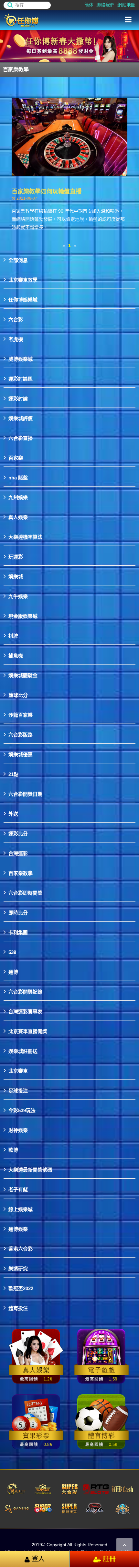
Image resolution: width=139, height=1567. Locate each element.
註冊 (108, 1558)
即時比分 (18, 912)
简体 (88, 4)
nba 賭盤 (18, 477)
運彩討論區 (20, 378)
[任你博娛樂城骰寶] (36, 1421)
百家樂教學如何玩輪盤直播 (46, 191)
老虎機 (15, 339)
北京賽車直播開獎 (27, 1031)
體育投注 (18, 1308)
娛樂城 (15, 576)
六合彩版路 (20, 734)
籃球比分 (18, 695)
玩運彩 (15, 556)
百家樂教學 (20, 873)
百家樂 (15, 457)
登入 (37, 1558)
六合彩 (15, 319)
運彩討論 (18, 398)
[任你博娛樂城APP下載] (36, 1356)
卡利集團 (18, 932)
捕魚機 (15, 655)
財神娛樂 (18, 1130)
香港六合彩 (20, 1248)
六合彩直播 (20, 438)
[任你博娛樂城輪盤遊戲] (101, 1421)
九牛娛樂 (18, 596)
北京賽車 (18, 1070)
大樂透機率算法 (25, 536)
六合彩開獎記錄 (25, 991)
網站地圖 (126, 4)
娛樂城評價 (20, 418)
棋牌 (13, 635)
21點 (13, 774)
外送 (13, 813)
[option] (69, 46)
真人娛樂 (18, 517)
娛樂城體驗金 (22, 675)
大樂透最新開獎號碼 (30, 1169)
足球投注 (18, 1090)
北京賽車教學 (22, 279)
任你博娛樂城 (22, 299)
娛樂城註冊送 (22, 1051)
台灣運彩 (18, 853)
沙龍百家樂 (20, 714)
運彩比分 (18, 833)
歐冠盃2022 (20, 1288)
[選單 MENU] (128, 20)
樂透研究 (18, 1268)
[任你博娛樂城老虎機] (101, 1356)
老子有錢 (18, 1189)
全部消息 (18, 260)
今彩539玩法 (22, 1110)
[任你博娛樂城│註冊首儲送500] (69, 46)
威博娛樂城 (20, 358)
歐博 (13, 1149)
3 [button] (127, 57)
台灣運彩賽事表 (25, 1011)
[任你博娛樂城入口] (39, 20)
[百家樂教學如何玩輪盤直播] (70, 137)
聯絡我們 (105, 4)
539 (12, 952)
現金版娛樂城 (22, 616)
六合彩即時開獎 (25, 892)
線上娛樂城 (20, 1209)
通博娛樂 (18, 1228)
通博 (13, 971)
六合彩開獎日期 (25, 793)
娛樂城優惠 (20, 754)
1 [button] (127, 43)
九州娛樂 (18, 497)
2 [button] (127, 50)
